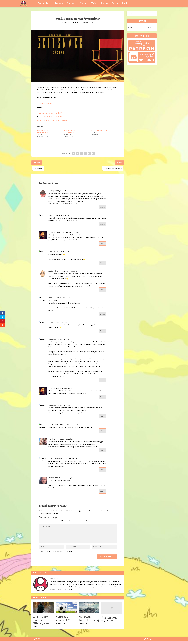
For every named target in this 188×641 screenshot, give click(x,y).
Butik (124, 3)
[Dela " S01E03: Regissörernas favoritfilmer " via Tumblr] (85, 154)
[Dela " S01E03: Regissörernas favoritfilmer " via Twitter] (77, 154)
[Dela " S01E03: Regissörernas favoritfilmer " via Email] (89, 154)
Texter (58, 3)
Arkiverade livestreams (136, 28)
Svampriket (43, 3)
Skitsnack (85, 23)
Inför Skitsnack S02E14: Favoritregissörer (71, 131)
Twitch (94, 3)
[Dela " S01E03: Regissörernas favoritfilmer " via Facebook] (73, 154)
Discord (104, 3)
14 (91, 23)
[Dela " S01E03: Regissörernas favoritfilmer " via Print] (93, 154)
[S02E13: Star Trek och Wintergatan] (43, 607)
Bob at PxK (53, 478)
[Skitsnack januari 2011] (66, 607)
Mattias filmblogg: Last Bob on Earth (51, 116)
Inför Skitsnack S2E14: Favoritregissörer (44, 131)
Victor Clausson (55, 424)
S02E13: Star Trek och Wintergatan (41, 620)
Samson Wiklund (55, 232)
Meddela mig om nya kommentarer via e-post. (56, 551)
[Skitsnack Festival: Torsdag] (89, 607)
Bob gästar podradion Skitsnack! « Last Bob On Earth (58, 511)
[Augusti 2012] (111, 608)
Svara (102, 207)
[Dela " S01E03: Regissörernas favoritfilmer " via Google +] (81, 154)
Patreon (115, 3)
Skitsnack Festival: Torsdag (89, 618)
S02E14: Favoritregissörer (99, 130)
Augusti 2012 (109, 617)
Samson (51, 388)
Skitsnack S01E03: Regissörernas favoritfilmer (52, 120)
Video (83, 3)
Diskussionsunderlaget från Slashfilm (51, 113)
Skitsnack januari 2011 (64, 618)
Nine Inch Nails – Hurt (46, 103)
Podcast (70, 3)
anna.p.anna (53, 191)
